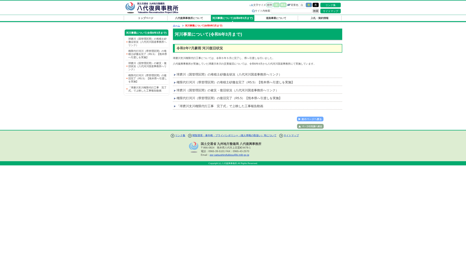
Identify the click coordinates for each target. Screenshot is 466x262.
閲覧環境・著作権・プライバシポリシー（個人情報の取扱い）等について (234, 135)
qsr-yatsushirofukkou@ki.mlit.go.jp (229, 154)
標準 (269, 4)
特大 (283, 4)
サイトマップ (330, 11)
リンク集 (330, 5)
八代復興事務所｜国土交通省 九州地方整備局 (155, 8)
